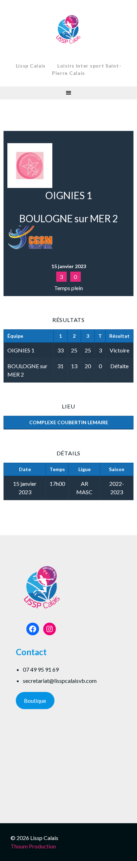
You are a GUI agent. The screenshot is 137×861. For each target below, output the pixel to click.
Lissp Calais (31, 66)
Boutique (35, 700)
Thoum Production (33, 846)
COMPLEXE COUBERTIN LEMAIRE (68, 422)
